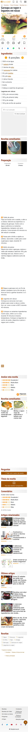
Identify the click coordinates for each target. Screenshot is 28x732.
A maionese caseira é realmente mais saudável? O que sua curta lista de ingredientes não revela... (13, 608)
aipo (9, 76)
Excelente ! (14, 380)
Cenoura (12, 637)
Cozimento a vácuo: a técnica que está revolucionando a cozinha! (19, 535)
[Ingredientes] (2, 366)
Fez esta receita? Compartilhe (14, 485)
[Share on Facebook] (2, 48)
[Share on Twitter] (19, 48)
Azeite (4, 85)
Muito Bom (14, 382)
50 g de (6, 76)
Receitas (4, 709)
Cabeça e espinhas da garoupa (12, 88)
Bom (12, 385)
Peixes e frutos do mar (18, 652)
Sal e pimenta (7, 82)
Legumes (20, 637)
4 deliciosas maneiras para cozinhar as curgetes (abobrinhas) (18, 549)
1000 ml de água (8, 61)
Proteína (8, 652)
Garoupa (5, 642)
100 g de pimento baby (10, 97)
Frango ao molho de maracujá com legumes (6, 413)
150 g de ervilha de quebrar (11, 103)
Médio (12, 387)
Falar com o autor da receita (15, 473)
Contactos (19, 709)
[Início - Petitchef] (2, 5)
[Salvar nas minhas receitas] (24, 43)
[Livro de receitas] (13, 2)
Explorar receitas (6, 650)
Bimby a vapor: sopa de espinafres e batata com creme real (19, 414)
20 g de (7, 73)
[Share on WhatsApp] (13, 48)
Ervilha (5, 640)
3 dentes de (8, 67)
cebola (6, 64)
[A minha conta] (17, 2)
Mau (12, 390)
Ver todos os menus (7, 714)
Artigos (4, 719)
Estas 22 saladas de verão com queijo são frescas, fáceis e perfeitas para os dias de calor (14, 581)
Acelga (18, 640)
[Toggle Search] (21, 2)
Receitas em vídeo (7, 711)
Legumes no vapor (9, 645)
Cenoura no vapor (16, 642)
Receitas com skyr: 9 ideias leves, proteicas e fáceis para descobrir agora (20, 595)
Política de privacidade (18, 712)
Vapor (5, 637)
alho (12, 67)
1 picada (7, 64)
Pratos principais (10, 655)
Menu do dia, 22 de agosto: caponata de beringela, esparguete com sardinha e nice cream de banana (14, 622)
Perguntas (4, 716)
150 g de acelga (7, 100)
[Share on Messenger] (8, 48)
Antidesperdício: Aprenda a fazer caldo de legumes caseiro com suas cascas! (19, 521)
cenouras (7, 70)
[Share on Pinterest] (24, 48)
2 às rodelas (9, 70)
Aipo (11, 640)
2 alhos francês (7, 79)
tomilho (10, 73)
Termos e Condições (18, 716)
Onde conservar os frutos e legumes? (20, 560)
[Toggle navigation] (25, 2)
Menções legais (20, 719)
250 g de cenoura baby (10, 94)
